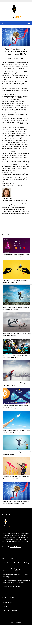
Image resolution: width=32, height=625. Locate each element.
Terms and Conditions (10, 610)
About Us (6, 606)
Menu (28, 23)
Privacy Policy (7, 602)
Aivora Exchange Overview (11, 586)
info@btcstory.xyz (15, 547)
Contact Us (6, 614)
